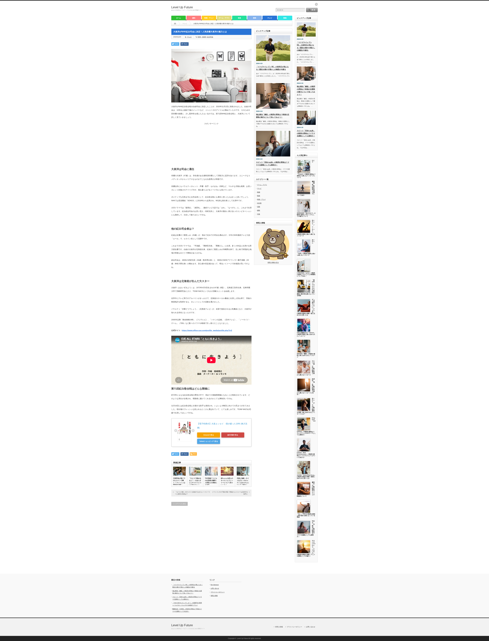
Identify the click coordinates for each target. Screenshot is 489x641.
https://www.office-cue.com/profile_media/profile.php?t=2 (207, 330)
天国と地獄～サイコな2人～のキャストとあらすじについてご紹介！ (243, 481)
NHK (199, 37)
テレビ (269, 18)
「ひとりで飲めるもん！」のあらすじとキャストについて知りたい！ (195, 481)
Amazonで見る (208, 435)
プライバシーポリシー (218, 592)
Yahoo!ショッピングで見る (208, 441)
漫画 (254, 18)
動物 (285, 18)
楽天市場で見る (232, 435)
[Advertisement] (211, 143)
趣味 (193, 18)
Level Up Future (182, 7)
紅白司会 (210, 37)
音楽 (239, 18)
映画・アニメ (209, 18)
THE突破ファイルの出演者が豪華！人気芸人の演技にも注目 (211, 481)
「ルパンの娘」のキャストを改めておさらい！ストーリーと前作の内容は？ (192, 493)
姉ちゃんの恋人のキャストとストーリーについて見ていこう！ (227, 481)
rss (316, 4)
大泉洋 (204, 37)
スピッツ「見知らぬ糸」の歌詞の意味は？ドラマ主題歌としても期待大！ (306, 133)
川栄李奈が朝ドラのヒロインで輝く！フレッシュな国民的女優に (179, 481)
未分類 (259, 203)
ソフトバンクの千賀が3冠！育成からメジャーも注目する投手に (230, 493)
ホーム (178, 18)
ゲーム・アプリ (224, 18)
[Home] (175, 23)
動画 (258, 195)
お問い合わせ (215, 588)
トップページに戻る (179, 504)
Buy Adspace (215, 584)
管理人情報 (214, 595)
